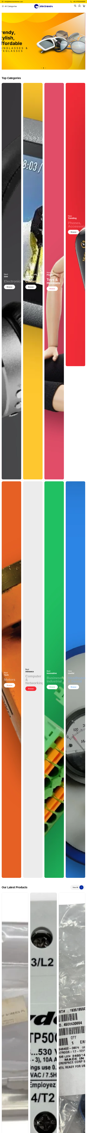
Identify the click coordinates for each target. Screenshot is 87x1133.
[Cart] (84, 6)
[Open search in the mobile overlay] (75, 6)
